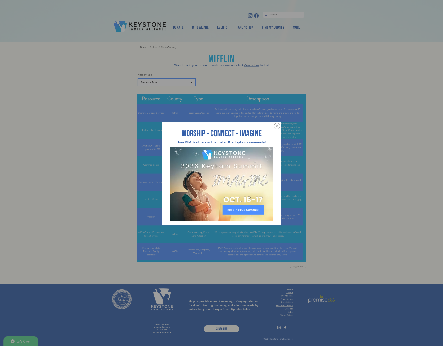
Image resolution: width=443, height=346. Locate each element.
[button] (277, 126)
